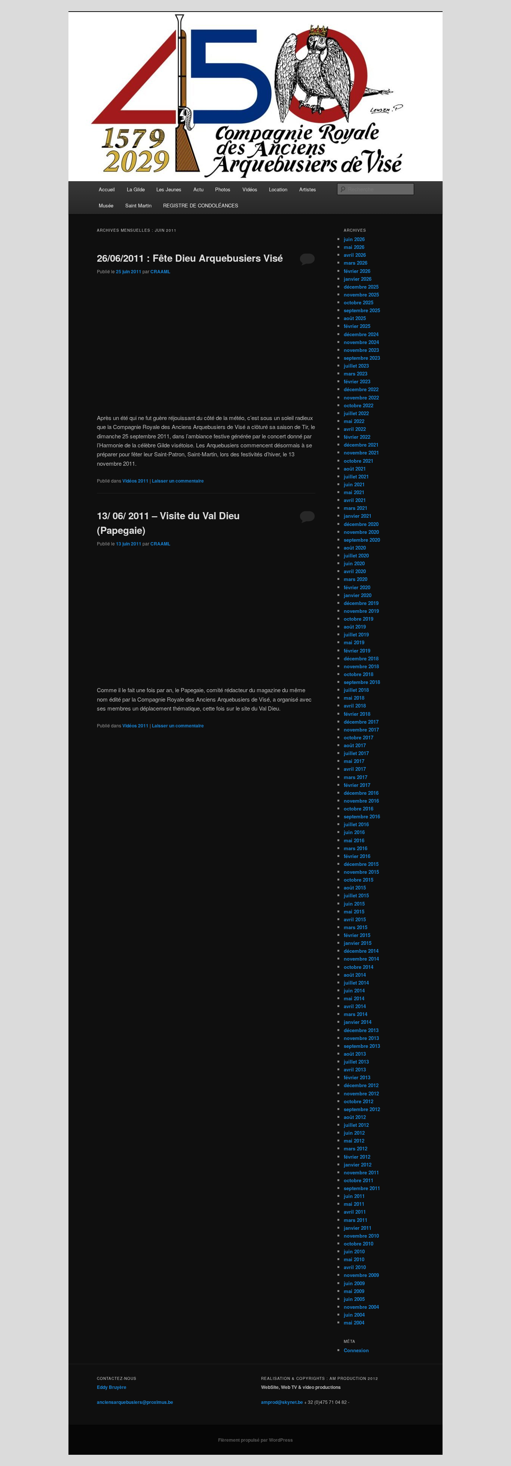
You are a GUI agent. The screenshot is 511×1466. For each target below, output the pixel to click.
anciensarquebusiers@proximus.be (135, 1402)
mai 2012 (354, 1140)
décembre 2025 (361, 286)
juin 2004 (354, 1314)
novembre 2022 (361, 397)
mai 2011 (354, 1203)
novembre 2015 (361, 871)
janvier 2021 (357, 515)
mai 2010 (354, 1259)
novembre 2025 (361, 294)
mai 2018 (354, 697)
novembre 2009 (361, 1274)
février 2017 (357, 784)
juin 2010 (354, 1251)
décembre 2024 (361, 334)
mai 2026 (354, 246)
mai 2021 (354, 492)
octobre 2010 (358, 1243)
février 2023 (357, 381)
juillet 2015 (356, 895)
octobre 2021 (358, 460)
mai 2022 (354, 421)
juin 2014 (354, 990)
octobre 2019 (358, 618)
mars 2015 (355, 927)
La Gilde (136, 189)
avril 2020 (355, 571)
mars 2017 (355, 777)
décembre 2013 (361, 1030)
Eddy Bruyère (111, 1387)
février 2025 (357, 325)
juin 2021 (354, 484)
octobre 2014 (358, 966)
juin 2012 (354, 1132)
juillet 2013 (356, 1061)
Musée (106, 205)
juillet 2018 (356, 689)
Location (278, 189)
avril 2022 (355, 428)
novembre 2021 (361, 452)
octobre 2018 (358, 674)
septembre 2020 (362, 539)
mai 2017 (354, 760)
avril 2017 (355, 768)
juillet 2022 (356, 413)
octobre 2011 (358, 1180)
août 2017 (355, 745)
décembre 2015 (361, 863)
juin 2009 (354, 1283)
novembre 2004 (361, 1306)
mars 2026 (355, 262)
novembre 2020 (361, 531)
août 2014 (355, 974)
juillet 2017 (356, 753)
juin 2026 (354, 239)
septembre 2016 (362, 816)
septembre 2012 (362, 1109)
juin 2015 (354, 903)
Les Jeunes (168, 189)
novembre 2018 (361, 666)
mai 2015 (354, 911)
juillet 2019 (356, 634)
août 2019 (355, 626)
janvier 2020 (357, 595)
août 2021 (355, 468)
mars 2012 (355, 1148)
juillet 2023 (356, 365)
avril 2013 (355, 1069)
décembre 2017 (361, 721)
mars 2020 (355, 579)
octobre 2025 (358, 302)
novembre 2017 (361, 729)
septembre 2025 (362, 310)
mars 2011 (355, 1219)
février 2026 (357, 270)
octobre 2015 (358, 879)
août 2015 (355, 887)
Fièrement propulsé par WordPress (255, 1439)
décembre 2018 (361, 658)
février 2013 (357, 1077)
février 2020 (357, 587)
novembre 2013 (361, 1037)
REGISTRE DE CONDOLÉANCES (200, 205)
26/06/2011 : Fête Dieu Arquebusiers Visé (190, 258)
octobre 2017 (358, 737)
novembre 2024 (361, 342)
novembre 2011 (361, 1172)
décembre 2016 (361, 792)
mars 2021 (355, 507)
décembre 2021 (361, 444)
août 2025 (355, 318)
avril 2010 (355, 1267)
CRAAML (160, 271)
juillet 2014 (356, 982)
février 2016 (357, 856)
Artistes (307, 189)
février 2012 (357, 1156)
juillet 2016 (356, 824)
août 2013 (355, 1053)
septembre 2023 (362, 357)
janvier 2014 (357, 1021)
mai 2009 (354, 1291)
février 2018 (357, 713)
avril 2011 (355, 1211)
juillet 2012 (356, 1124)
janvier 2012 (357, 1164)
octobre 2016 (358, 808)
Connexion (356, 1350)
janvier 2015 (357, 942)
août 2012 (355, 1116)
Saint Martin (138, 205)
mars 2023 (355, 373)
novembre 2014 (361, 958)
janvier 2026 (357, 278)
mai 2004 (354, 1322)
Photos (222, 189)
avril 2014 (355, 1006)
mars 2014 (355, 1014)
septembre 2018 (362, 681)
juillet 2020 (356, 555)
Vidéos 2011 (135, 480)
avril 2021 (355, 500)
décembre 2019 (361, 602)
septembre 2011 (362, 1188)
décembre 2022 (361, 389)
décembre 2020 (361, 523)
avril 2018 (355, 705)
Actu (198, 189)
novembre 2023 (361, 349)
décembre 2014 (361, 950)
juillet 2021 (356, 476)
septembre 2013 (362, 1045)
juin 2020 (354, 563)
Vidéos (249, 189)
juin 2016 (354, 832)
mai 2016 (354, 840)
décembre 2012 (361, 1085)
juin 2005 (354, 1298)
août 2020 (355, 547)
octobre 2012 (358, 1101)
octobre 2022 (358, 405)
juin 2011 (354, 1195)
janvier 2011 (357, 1227)
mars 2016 (355, 848)
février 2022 (357, 436)
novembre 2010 (361, 1235)
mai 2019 (354, 642)
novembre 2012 (361, 1093)
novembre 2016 (361, 800)
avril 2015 (355, 919)
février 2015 (357, 935)
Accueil (107, 189)
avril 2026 (355, 254)
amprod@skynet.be (282, 1402)
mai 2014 (354, 998)
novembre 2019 (361, 610)
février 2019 (357, 650)
